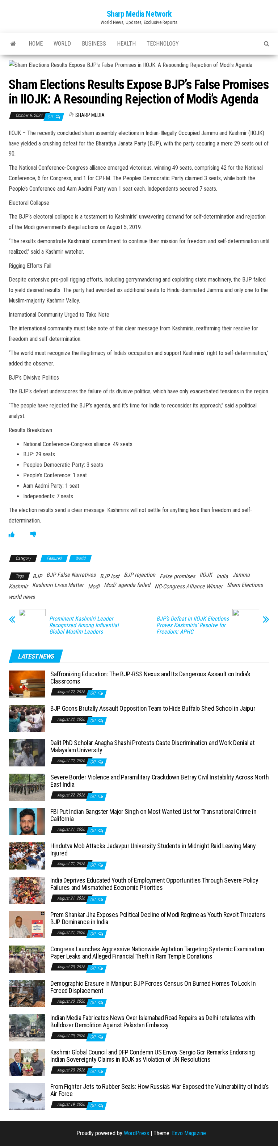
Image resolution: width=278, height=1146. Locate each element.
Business (94, 43)
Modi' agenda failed (127, 585)
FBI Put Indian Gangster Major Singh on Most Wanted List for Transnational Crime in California (153, 815)
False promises (177, 576)
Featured (54, 558)
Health (126, 43)
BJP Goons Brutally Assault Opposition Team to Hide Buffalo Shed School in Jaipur (152, 708)
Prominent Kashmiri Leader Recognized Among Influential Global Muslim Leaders (84, 625)
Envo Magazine (189, 1133)
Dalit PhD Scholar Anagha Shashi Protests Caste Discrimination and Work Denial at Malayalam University (152, 746)
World (62, 43)
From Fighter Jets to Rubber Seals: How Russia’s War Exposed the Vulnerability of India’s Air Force (159, 1090)
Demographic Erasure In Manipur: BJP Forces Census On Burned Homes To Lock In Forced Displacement (153, 987)
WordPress (136, 1133)
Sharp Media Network (139, 13)
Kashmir (18, 586)
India (222, 576)
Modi (94, 586)
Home (36, 43)
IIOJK (205, 574)
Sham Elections (245, 585)
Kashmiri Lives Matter (58, 585)
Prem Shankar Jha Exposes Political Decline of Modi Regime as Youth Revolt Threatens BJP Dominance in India (158, 918)
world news (22, 596)
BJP (37, 576)
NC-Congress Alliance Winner (189, 586)
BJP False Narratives (71, 574)
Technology (163, 43)
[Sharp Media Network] (13, 44)
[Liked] (11, 534)
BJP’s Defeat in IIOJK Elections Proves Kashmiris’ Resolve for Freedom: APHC (192, 625)
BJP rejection (139, 574)
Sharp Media (90, 115)
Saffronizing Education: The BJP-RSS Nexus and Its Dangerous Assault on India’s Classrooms (150, 677)
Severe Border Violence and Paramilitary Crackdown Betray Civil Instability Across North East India (159, 780)
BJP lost (109, 576)
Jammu (241, 574)
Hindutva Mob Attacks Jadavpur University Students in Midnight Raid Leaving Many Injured (153, 849)
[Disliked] (33, 534)
